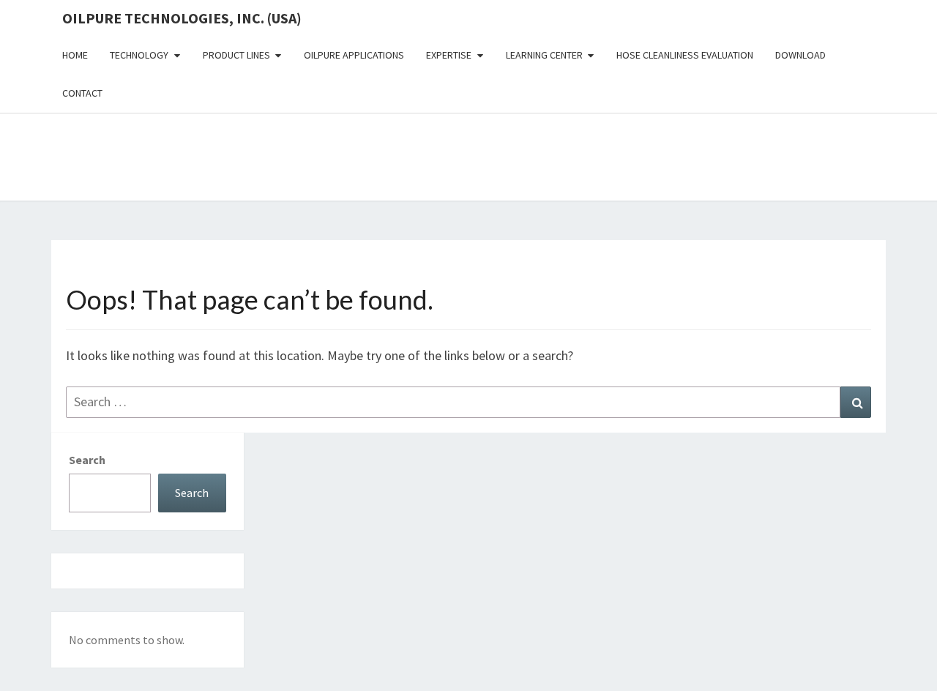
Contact (82, 93)
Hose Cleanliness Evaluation (684, 54)
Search (87, 459)
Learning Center (544, 54)
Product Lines (236, 54)
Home (75, 54)
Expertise (448, 54)
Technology (139, 54)
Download (800, 54)
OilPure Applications (354, 54)
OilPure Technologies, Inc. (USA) (182, 18)
